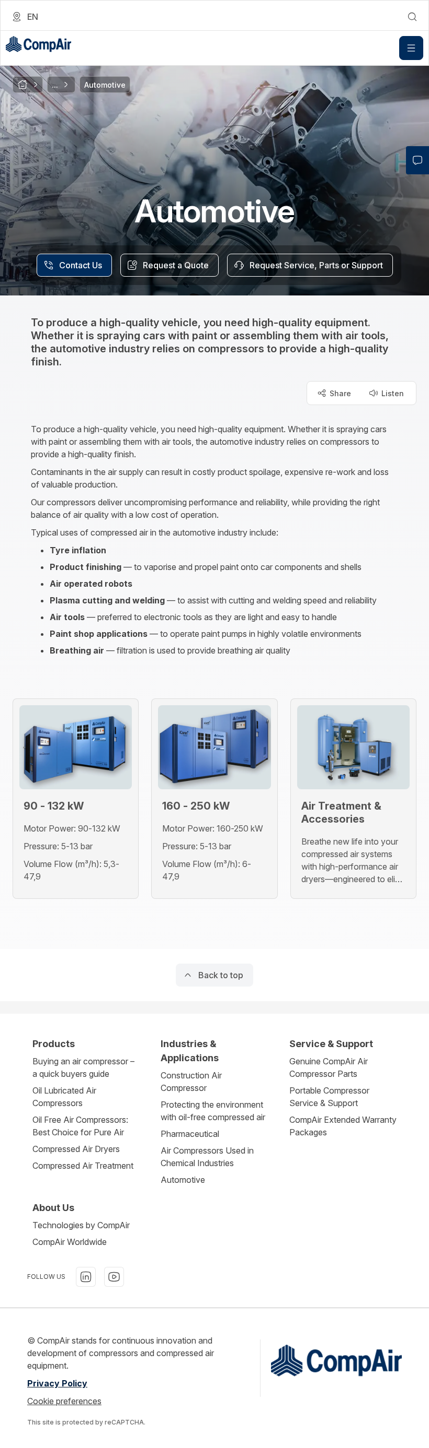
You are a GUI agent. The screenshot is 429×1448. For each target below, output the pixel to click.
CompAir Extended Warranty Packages (343, 1125)
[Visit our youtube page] (114, 1277)
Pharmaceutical (190, 1134)
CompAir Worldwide (69, 1242)
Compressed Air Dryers (76, 1149)
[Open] (411, 48)
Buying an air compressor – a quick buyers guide (83, 1067)
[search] (412, 17)
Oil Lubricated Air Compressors (64, 1096)
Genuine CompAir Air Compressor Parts (328, 1067)
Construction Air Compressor (191, 1081)
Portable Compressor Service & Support (329, 1096)
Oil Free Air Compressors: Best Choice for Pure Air (80, 1125)
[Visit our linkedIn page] (86, 1277)
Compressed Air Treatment (82, 1165)
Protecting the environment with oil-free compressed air (213, 1110)
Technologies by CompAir (81, 1225)
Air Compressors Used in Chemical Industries (207, 1156)
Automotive (183, 1179)
